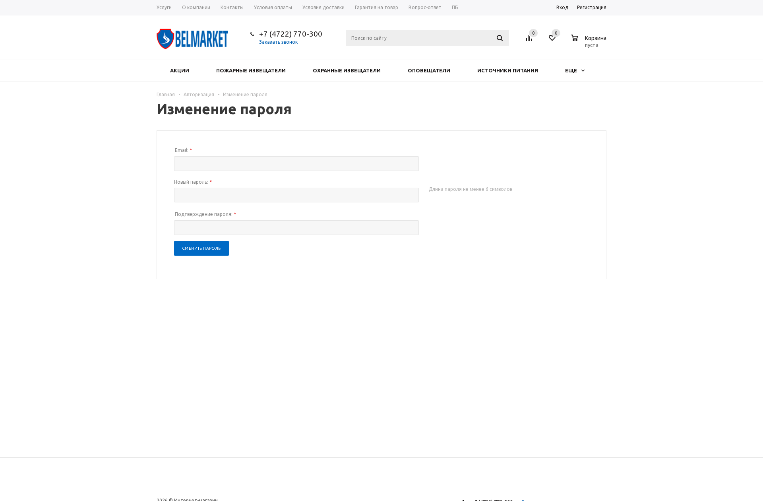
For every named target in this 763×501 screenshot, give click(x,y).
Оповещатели (429, 70)
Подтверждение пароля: (205, 214)
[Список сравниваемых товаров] (530, 41)
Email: (183, 150)
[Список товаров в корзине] (589, 44)
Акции (179, 70)
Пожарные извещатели (251, 70)
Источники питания (507, 70)
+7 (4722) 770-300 (290, 33)
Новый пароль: (193, 181)
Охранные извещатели (347, 70)
